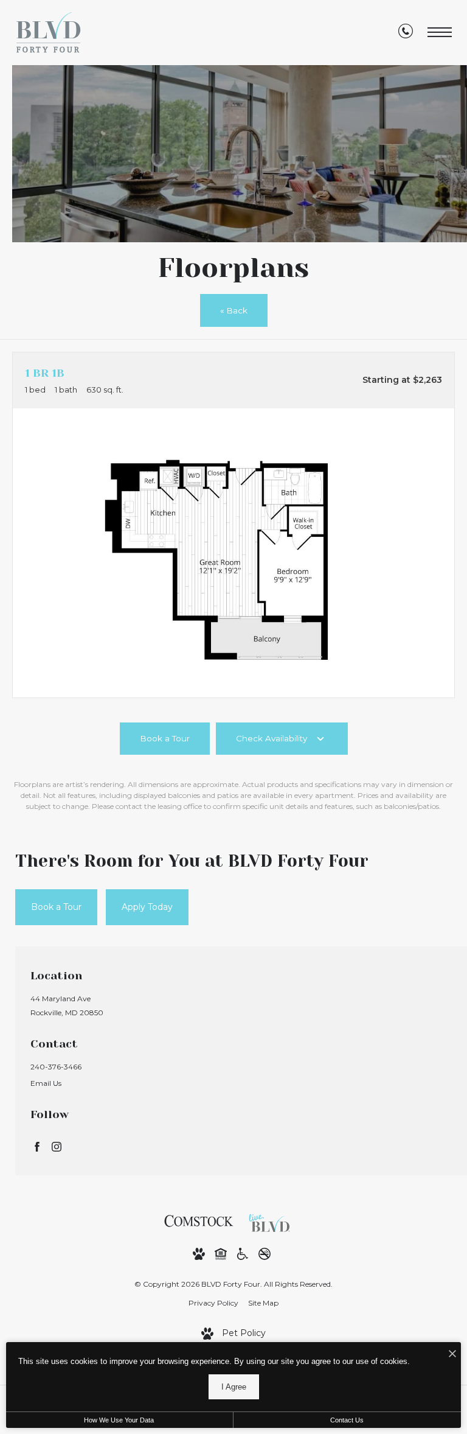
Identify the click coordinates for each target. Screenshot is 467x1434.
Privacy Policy (213, 1302)
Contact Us (347, 1420)
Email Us (45, 1083)
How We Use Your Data (119, 1420)
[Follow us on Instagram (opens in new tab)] (56, 1146)
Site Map (263, 1302)
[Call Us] (405, 33)
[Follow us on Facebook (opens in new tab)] (37, 1146)
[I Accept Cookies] (452, 1354)
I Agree (233, 1386)
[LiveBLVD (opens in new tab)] (272, 1220)
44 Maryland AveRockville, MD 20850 (66, 1005)
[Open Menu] (439, 32)
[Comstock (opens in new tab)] (199, 1220)
